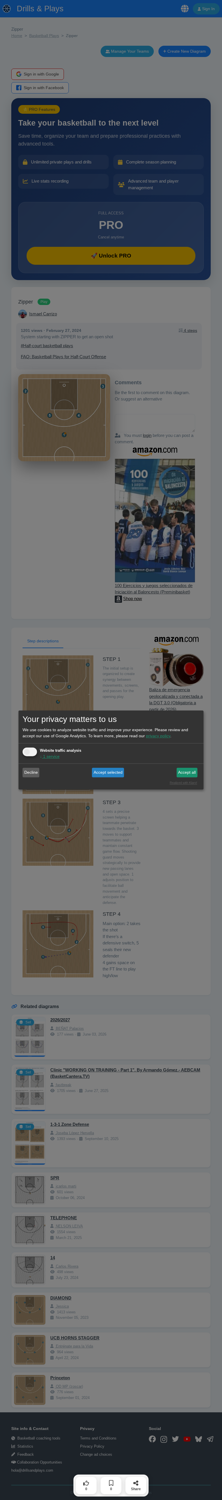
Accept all (187, 772)
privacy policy (158, 736)
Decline (31, 772)
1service (50, 756)
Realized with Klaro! (183, 783)
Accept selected (108, 772)
